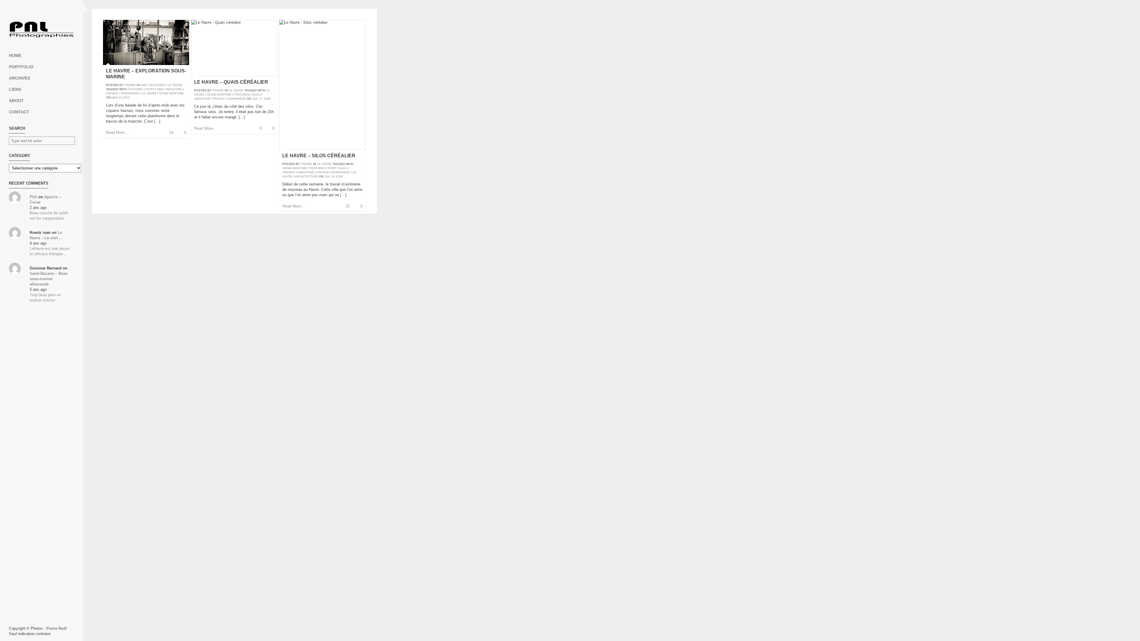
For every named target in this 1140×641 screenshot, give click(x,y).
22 (348, 206)
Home (15, 55)
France (112, 93)
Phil (33, 197)
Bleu (257, 94)
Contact (19, 112)
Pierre (130, 85)
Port (150, 89)
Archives (19, 78)
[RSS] (42, 9)
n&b (160, 89)
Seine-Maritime (171, 93)
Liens (15, 89)
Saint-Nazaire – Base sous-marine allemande (48, 278)
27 (261, 98)
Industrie (174, 89)
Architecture (306, 176)
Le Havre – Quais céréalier (231, 82)
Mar (114, 97)
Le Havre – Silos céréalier (318, 155)
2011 (126, 97)
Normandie (130, 93)
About (16, 100)
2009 (267, 98)
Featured (157, 85)
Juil (255, 98)
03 (120, 97)
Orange (288, 172)
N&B (143, 85)
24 (171, 132)
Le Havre (175, 85)
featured (135, 89)
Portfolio (21, 66)
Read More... (117, 132)
